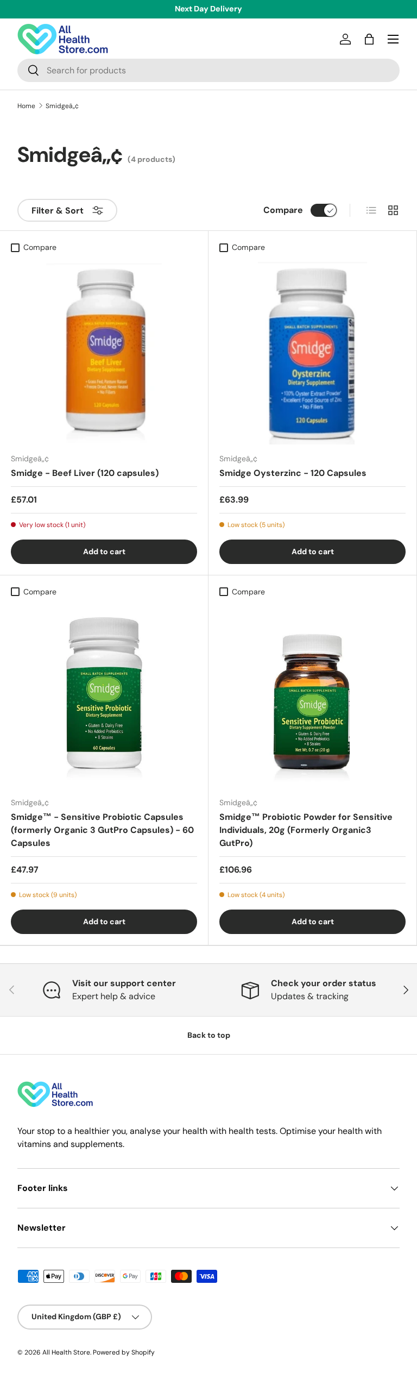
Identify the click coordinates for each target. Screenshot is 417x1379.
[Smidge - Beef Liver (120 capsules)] (104, 351)
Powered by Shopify (124, 1352)
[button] (369, 39)
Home (26, 106)
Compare (283, 210)
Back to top (208, 1035)
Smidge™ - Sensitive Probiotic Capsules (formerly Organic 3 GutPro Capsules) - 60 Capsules (102, 830)
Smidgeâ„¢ (62, 106)
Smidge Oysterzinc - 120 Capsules (293, 473)
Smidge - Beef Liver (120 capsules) (85, 473)
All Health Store (66, 1352)
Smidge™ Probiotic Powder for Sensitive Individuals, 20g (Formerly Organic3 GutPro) (306, 830)
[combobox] (208, 70)
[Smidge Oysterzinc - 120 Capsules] (312, 351)
